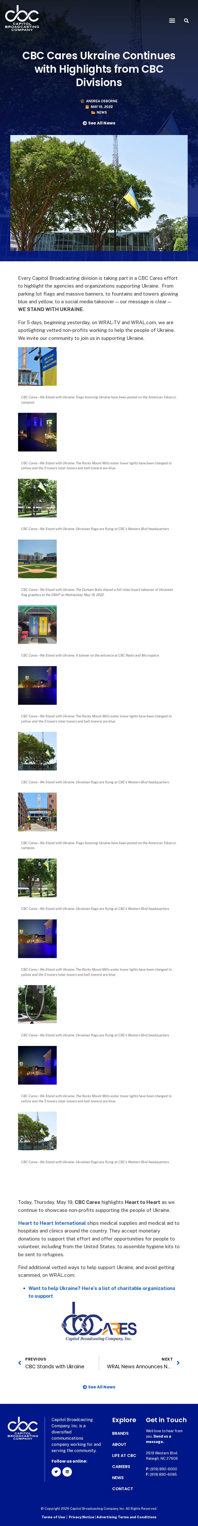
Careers (121, 1466)
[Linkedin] (67, 1472)
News (102, 112)
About (119, 1444)
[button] (172, 21)
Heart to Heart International (52, 1223)
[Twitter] (56, 1472)
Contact (122, 1488)
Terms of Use (53, 1517)
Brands (120, 1433)
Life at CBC (124, 1455)
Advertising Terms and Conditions (126, 1517)
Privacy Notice (82, 1517)
